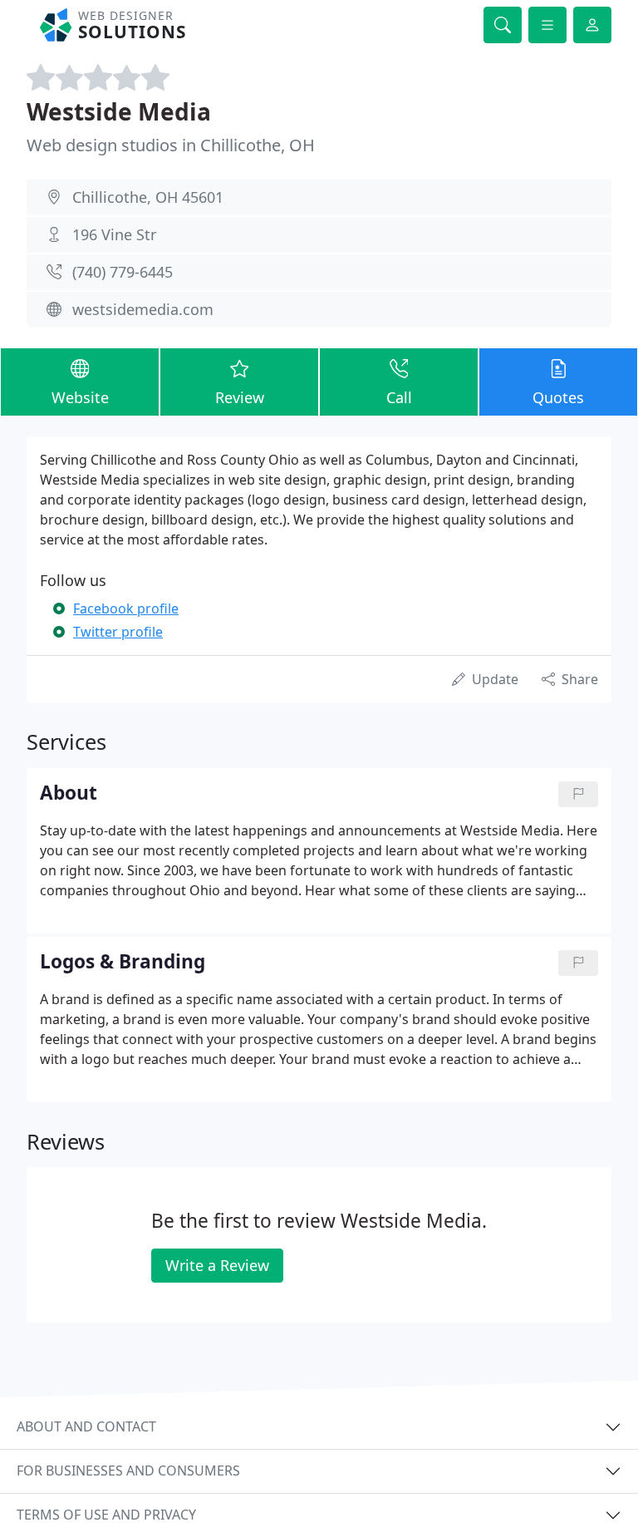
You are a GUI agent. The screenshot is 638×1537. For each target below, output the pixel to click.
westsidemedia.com (142, 309)
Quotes (558, 397)
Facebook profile (126, 608)
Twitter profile (118, 632)
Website (80, 397)
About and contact (86, 1426)
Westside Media (119, 111)
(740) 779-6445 (122, 272)
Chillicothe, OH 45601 (147, 197)
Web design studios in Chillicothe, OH (171, 145)
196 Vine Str (114, 234)
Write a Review (217, 1265)
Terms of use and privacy (106, 1514)
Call (399, 397)
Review (239, 397)
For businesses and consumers (128, 1470)
